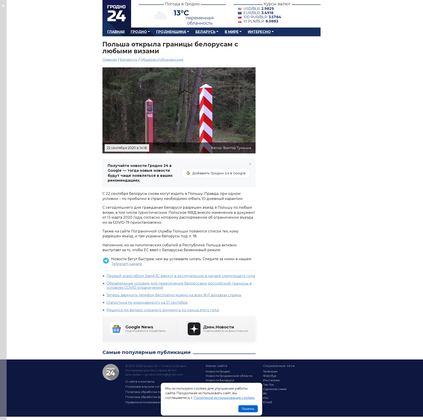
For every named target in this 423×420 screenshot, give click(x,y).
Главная (116, 32)
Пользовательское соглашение (149, 386)
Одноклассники (275, 389)
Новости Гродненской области (229, 376)
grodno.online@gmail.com (164, 374)
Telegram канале (126, 264)
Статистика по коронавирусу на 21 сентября (147, 302)
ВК (265, 393)
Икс (266, 398)
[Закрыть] (250, 164)
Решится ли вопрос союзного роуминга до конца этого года (162, 310)
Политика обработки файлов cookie (152, 397)
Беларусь (205, 32)
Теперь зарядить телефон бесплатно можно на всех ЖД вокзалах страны (173, 295)
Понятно (248, 409)
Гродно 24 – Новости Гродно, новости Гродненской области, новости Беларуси (116, 14)
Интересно (259, 32)
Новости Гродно (218, 371)
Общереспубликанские (162, 59)
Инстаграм (271, 380)
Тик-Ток (268, 384)
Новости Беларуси (220, 380)
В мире (232, 32)
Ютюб (267, 402)
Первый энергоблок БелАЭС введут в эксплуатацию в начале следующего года (180, 276)
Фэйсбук (269, 376)
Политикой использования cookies (224, 398)
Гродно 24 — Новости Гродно (110, 372)
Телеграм (270, 371)
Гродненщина (171, 32)
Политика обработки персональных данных (158, 392)
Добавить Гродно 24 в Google (219, 173)
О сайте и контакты (139, 381)
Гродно (139, 32)
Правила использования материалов (153, 402)
